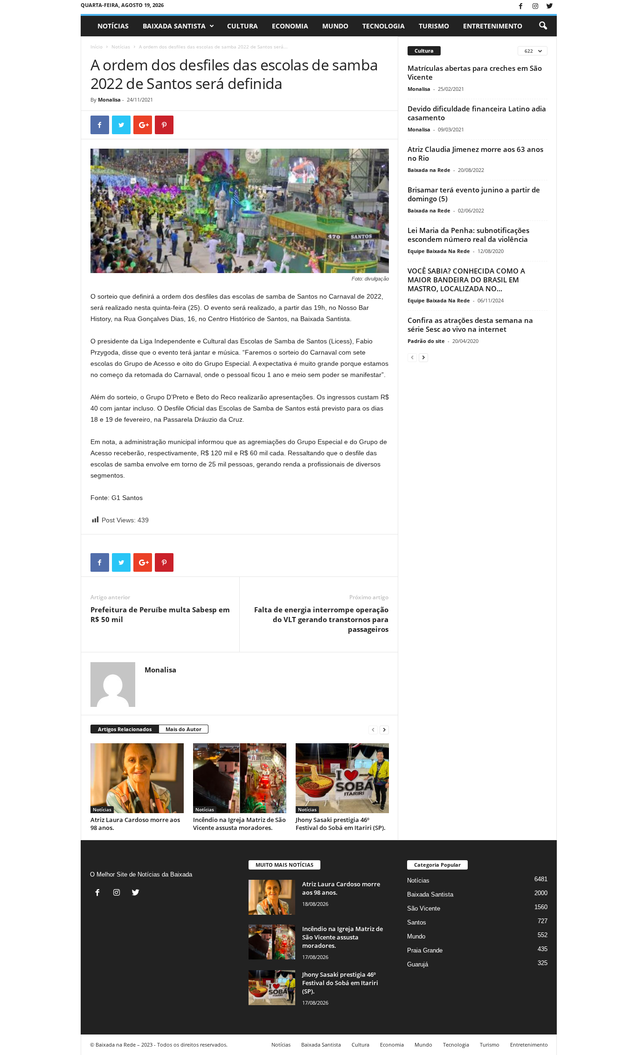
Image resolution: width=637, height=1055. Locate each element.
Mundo (335, 25)
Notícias (113, 25)
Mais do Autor (183, 729)
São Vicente (423, 908)
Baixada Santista (174, 25)
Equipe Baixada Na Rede (439, 250)
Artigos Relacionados (125, 729)
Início (96, 46)
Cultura (242, 25)
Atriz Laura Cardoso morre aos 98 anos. (135, 823)
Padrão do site (426, 340)
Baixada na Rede (429, 169)
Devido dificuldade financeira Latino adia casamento (477, 113)
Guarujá (417, 964)
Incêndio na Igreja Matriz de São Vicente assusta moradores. (239, 823)
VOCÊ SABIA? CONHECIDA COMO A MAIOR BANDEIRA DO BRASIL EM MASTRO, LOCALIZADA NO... (466, 279)
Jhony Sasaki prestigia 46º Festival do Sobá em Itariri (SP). (341, 823)
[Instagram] (535, 7)
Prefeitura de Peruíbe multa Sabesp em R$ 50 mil (160, 614)
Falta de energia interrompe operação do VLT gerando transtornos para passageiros (321, 619)
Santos (416, 922)
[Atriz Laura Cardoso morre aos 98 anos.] (137, 778)
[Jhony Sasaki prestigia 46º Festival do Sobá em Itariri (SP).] (342, 778)
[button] (543, 26)
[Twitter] (549, 7)
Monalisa (109, 99)
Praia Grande (425, 950)
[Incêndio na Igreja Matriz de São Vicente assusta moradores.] (239, 778)
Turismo (434, 25)
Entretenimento (492, 25)
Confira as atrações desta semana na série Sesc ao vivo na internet (470, 324)
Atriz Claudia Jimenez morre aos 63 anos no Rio (475, 153)
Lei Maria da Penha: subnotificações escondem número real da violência (468, 235)
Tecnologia (383, 25)
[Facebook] (520, 7)
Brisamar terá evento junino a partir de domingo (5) (474, 194)
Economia (290, 25)
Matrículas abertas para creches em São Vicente (475, 72)
